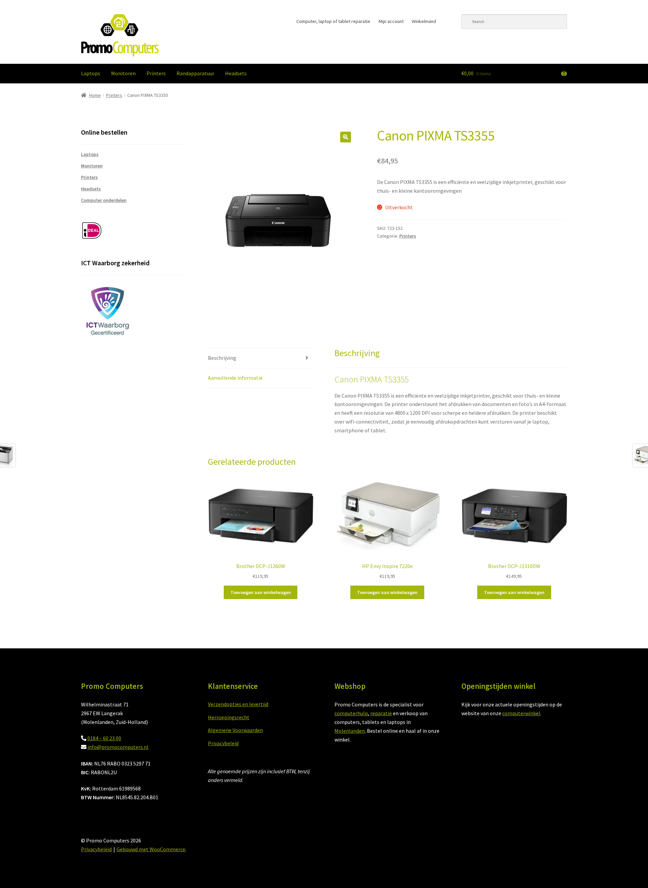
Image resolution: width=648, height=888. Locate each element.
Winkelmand (424, 21)
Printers (156, 73)
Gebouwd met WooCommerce (150, 849)
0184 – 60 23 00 (104, 738)
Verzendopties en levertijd (238, 704)
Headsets (236, 73)
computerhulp (351, 713)
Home (95, 95)
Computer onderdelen (104, 200)
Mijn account (391, 21)
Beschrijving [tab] (222, 357)
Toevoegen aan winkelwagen (261, 592)
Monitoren (123, 73)
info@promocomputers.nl (117, 747)
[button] (345, 137)
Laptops (90, 73)
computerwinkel (521, 713)
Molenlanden (349, 730)
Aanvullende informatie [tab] (235, 377)
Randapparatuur (195, 73)
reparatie (381, 713)
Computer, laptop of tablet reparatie (333, 21)
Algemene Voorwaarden (235, 730)
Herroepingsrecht (228, 717)
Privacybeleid (223, 743)
